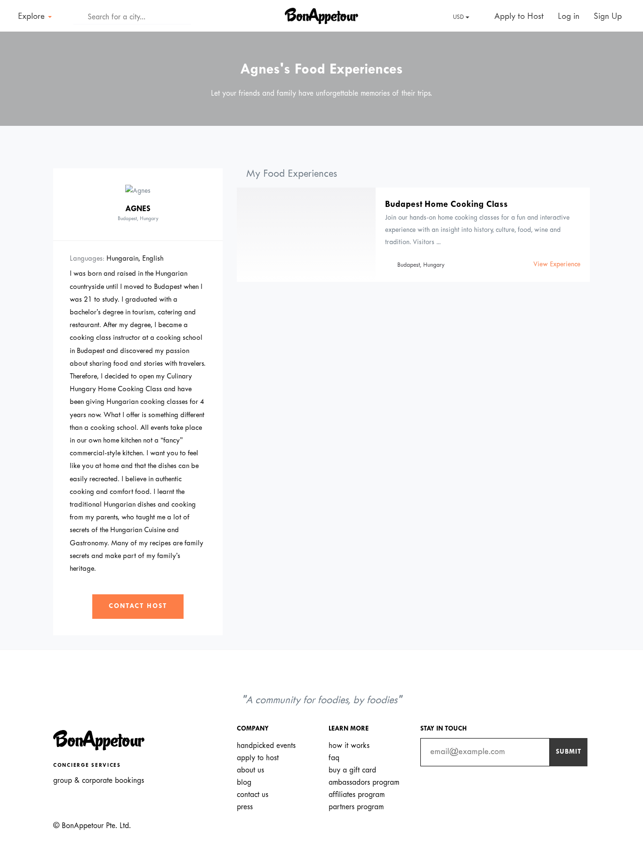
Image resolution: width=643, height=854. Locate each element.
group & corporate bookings (98, 780)
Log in (568, 17)
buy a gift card (352, 770)
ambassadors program (364, 782)
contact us (252, 794)
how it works (349, 745)
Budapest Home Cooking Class (446, 205)
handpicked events (266, 745)
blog (244, 782)
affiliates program (357, 794)
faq (334, 758)
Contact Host (138, 606)
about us (250, 770)
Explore (32, 17)
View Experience (556, 265)
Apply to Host (518, 17)
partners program (356, 807)
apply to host (258, 758)
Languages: (87, 258)
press (245, 807)
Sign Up (608, 17)
